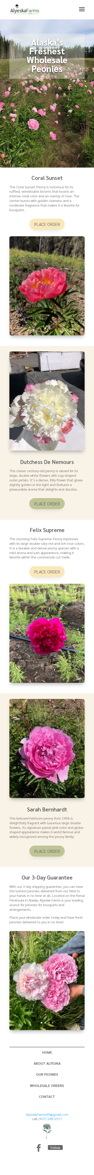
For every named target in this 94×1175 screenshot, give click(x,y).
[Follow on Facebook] (38, 1147)
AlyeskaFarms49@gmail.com (47, 1114)
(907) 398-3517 (50, 1118)
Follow (55, 1147)
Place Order (47, 224)
